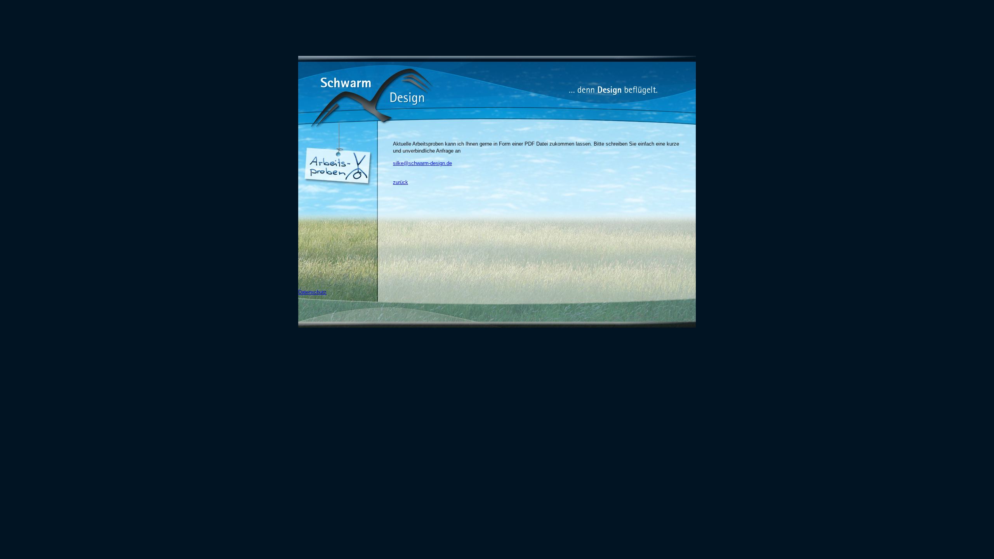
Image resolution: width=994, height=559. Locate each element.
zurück (400, 182)
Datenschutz (312, 292)
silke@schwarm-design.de (422, 163)
